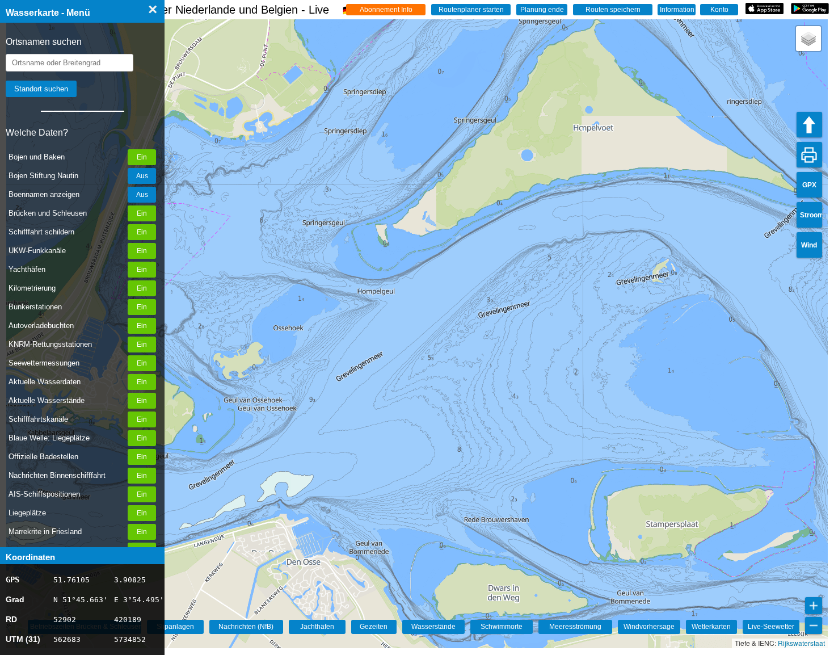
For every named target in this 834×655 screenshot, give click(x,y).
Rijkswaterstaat (801, 643)
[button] (808, 38)
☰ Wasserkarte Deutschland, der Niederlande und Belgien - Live (180, 9)
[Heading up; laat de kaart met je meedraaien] (809, 124)
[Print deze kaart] (809, 154)
